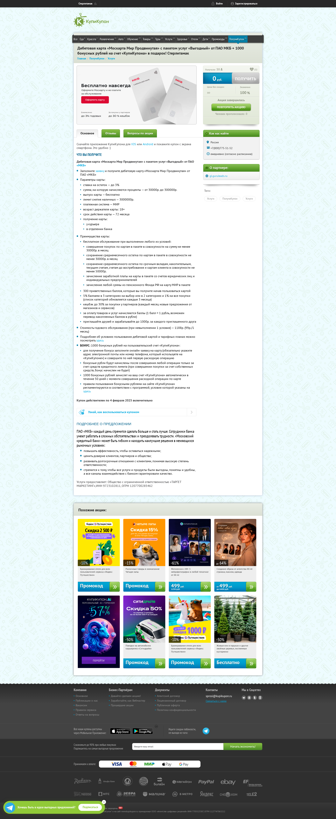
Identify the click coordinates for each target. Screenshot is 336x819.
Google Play (142, 731)
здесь (100, 340)
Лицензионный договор (171, 700)
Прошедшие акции (122, 705)
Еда (82, 39)
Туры (159, 39)
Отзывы (110, 133)
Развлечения (108, 39)
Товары (148, 39)
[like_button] (252, 70)
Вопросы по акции (140, 133)
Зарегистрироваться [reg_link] (246, 3)
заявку (99, 171)
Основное (87, 133)
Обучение (134, 39)
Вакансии (81, 705)
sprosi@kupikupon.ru (219, 696)
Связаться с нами (216, 701)
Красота (92, 39)
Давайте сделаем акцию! (126, 696)
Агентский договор (168, 696)
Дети (206, 39)
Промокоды (219, 39)
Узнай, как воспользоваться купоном (113, 412)
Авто (121, 39)
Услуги (170, 39)
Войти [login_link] (219, 3)
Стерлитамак (85, 3)
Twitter (255, 698)
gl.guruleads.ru (219, 176)
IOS (134, 144)
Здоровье (183, 39)
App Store (120, 731)
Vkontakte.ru (249, 698)
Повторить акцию (231, 107)
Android (148, 144)
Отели (195, 39)
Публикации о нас (87, 700)
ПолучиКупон (238, 39)
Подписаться (90, 807)
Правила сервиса (86, 710)
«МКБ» (81, 165)
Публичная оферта (168, 705)
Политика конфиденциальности (176, 710)
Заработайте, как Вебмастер (128, 700)
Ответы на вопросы (87, 714)
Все (76, 39)
